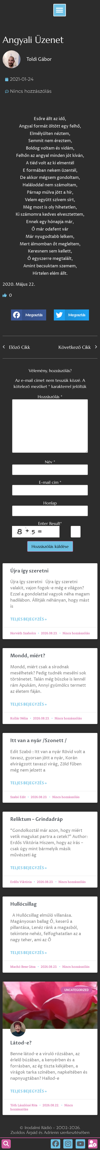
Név (50, 462)
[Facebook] (55, 1143)
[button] (59, 10)
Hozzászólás (50, 397)
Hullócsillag (23, 904)
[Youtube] (80, 1143)
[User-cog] (92, 1143)
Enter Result (50, 523)
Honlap (50, 503)
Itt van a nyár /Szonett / (38, 741)
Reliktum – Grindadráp (36, 819)
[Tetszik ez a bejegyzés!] (5, 295)
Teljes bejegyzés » (28, 619)
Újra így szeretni (29, 571)
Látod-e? (21, 1043)
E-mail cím (50, 482)
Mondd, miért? (27, 656)
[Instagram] (68, 1143)
